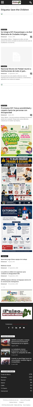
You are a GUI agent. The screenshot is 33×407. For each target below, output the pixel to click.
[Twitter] (20, 328)
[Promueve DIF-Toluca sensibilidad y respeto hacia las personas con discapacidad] (16, 95)
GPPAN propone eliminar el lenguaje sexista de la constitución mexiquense (16, 280)
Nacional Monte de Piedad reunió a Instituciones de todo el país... (16, 70)
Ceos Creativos (26, 405)
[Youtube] (24, 328)
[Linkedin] (17, 328)
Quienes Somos (13, 402)
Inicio (2, 7)
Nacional (3, 380)
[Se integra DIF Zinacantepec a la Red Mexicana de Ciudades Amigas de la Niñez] (16, 21)
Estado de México (6, 374)
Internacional (4, 391)
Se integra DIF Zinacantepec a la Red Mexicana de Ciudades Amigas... (16, 33)
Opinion (3, 382)
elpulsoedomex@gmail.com (20, 324)
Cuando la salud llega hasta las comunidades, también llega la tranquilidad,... (21, 360)
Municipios (4, 29)
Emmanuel (4, 36)
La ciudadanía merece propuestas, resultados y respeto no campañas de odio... (21, 351)
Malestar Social (6, 265)
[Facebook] (9, 328)
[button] (30, 2)
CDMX (2, 385)
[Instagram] (13, 328)
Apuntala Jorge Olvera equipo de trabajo (14, 259)
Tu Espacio (4, 66)
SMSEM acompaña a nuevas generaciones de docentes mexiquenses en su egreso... (20, 341)
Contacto (21, 402)
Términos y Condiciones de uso (10, 400)
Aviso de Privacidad (25, 400)
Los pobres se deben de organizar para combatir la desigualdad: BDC (13, 272)
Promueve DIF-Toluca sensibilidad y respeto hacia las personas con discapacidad (16, 110)
